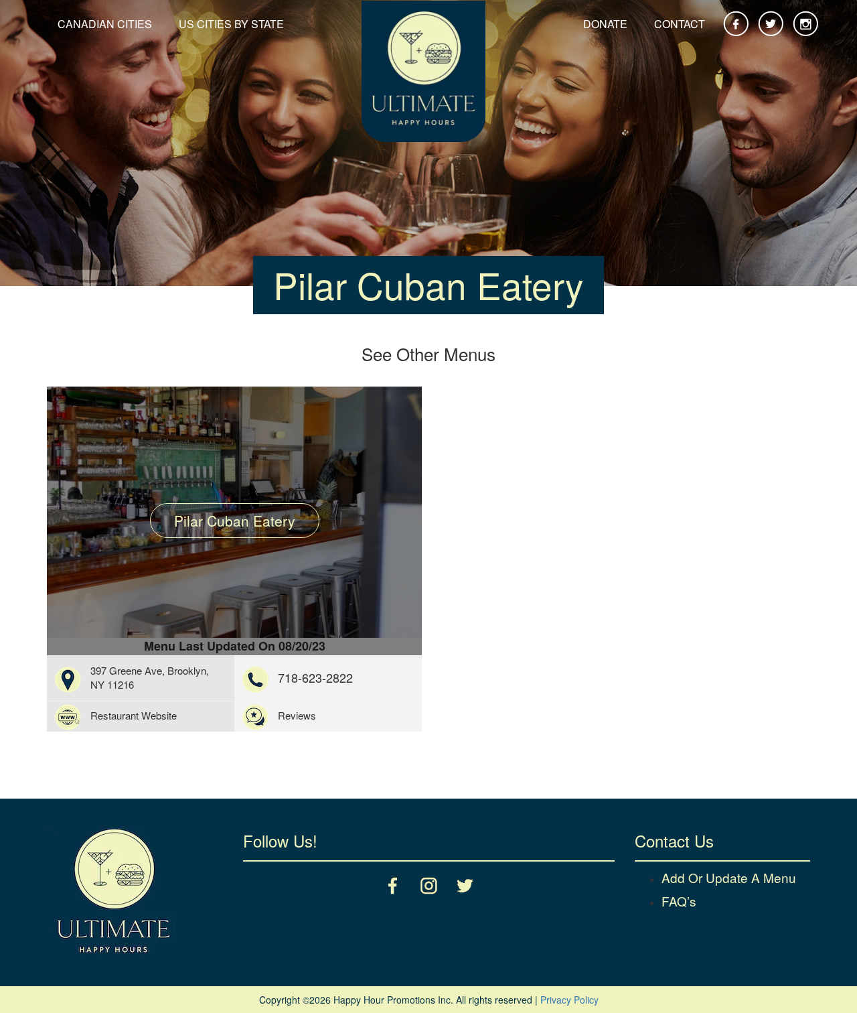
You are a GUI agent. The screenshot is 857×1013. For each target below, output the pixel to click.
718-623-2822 (315, 677)
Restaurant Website (133, 715)
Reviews (297, 715)
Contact (679, 23)
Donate (605, 23)
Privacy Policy (569, 999)
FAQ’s (678, 901)
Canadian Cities (105, 23)
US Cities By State (231, 23)
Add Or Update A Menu (728, 877)
